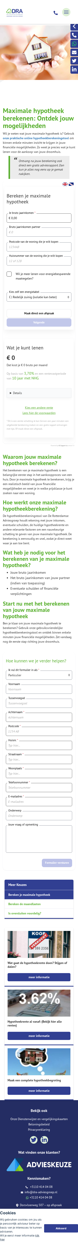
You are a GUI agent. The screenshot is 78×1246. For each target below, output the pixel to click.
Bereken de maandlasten (24, 904)
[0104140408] (56, 12)
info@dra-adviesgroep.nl (40, 1192)
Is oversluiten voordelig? (24, 913)
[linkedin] (74, 69)
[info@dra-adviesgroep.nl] (74, 52)
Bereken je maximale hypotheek (29, 895)
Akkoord (61, 1228)
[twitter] (74, 61)
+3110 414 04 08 (41, 1187)
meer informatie (39, 977)
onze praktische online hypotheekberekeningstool (36, 138)
